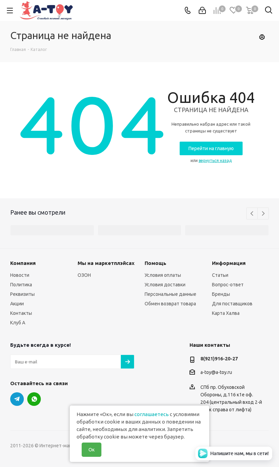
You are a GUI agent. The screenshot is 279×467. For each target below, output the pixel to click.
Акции (17, 303)
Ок (91, 449)
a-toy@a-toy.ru (216, 372)
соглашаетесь (151, 414)
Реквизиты (22, 294)
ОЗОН (84, 275)
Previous (252, 214)
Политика (21, 284)
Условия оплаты (163, 275)
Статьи (220, 275)
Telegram (17, 399)
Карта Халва (226, 313)
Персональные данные (170, 294)
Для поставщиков (232, 303)
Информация (229, 263)
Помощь (155, 263)
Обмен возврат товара (170, 303)
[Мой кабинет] (202, 10)
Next (263, 214)
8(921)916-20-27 (219, 358)
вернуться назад (215, 160)
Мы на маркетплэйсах (106, 263)
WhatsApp (34, 399)
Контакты (21, 313)
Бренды (221, 294)
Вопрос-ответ (228, 284)
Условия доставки (165, 284)
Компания (23, 263)
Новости (19, 275)
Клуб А (17, 322)
